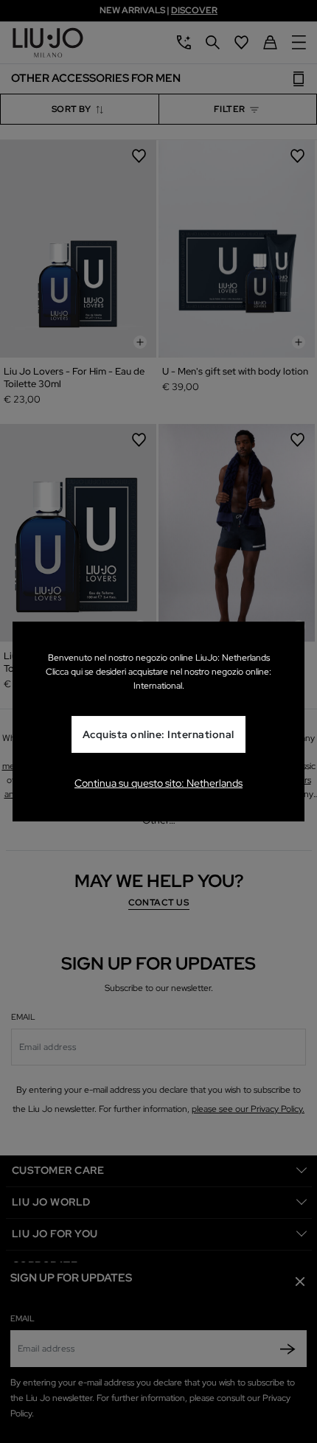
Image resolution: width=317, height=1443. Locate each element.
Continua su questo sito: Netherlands (158, 783)
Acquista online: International (158, 735)
